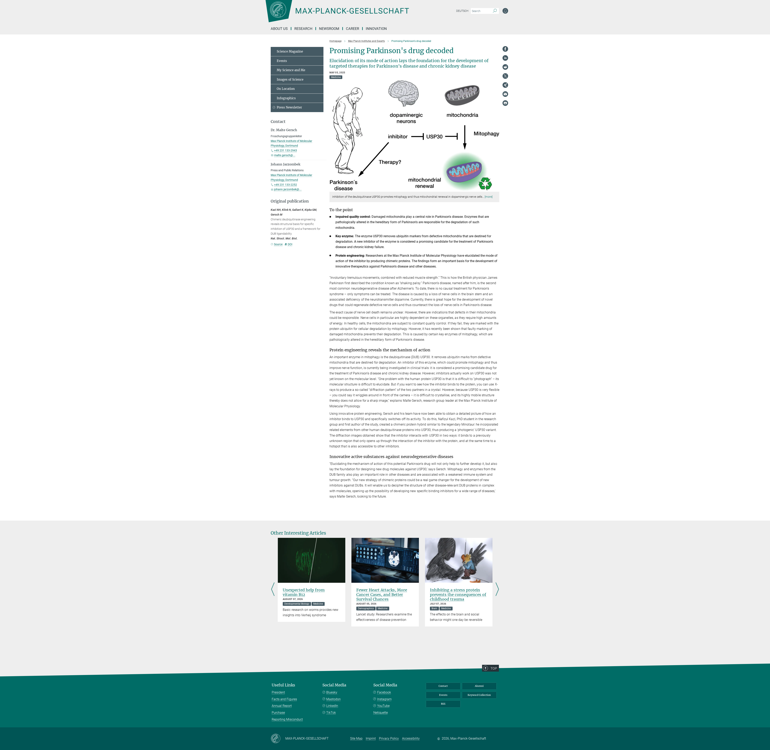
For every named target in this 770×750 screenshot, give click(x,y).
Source (278, 244)
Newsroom (329, 28)
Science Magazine (290, 51)
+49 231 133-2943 (285, 150)
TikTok (331, 713)
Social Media (334, 685)
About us (279, 28)
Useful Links (283, 685)
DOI (290, 244)
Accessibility (411, 738)
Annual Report (282, 706)
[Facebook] (505, 49)
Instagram (384, 699)
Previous (273, 590)
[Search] (495, 11)
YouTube (383, 706)
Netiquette (380, 713)
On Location (286, 89)
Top (493, 668)
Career (352, 28)
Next (497, 590)
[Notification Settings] (505, 11)
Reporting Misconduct (287, 719)
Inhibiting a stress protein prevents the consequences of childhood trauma (458, 595)
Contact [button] (278, 121)
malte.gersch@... (284, 155)
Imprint (371, 738)
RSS (443, 703)
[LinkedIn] (505, 58)
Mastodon (333, 699)
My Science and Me (291, 70)
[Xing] (505, 85)
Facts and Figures (284, 699)
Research (303, 28)
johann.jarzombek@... (288, 189)
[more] (488, 196)
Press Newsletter (289, 107)
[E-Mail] (505, 94)
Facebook (384, 692)
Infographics (286, 98)
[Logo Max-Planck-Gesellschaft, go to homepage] (337, 14)
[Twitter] (505, 76)
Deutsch (462, 10)
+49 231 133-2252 (285, 184)
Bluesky (331, 692)
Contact (443, 685)
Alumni (479, 685)
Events (282, 61)
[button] (495, 189)
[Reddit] (505, 67)
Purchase (278, 713)
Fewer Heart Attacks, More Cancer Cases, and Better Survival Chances (381, 595)
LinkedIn (332, 706)
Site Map (356, 738)
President (278, 692)
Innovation (376, 28)
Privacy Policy (389, 738)
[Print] (505, 103)
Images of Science (290, 79)
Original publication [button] (290, 201)
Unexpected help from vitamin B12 (304, 592)
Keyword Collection (479, 694)
